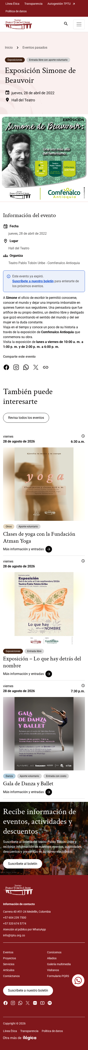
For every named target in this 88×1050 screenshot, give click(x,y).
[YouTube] (42, 1002)
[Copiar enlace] (45, 367)
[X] (36, 367)
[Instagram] (16, 367)
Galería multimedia (59, 964)
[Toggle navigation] (79, 24)
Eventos (8, 952)
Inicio (9, 47)
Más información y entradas (23, 549)
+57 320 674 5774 (14, 923)
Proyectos (9, 958)
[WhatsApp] (26, 367)
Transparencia (33, 3)
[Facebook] (6, 367)
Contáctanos (11, 976)
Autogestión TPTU (61, 4)
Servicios (8, 964)
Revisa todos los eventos (26, 418)
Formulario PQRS (58, 976)
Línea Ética (12, 3)
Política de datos (16, 11)
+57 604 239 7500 (14, 917)
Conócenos (54, 952)
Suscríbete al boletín (22, 864)
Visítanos (53, 970)
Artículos (8, 970)
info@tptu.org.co (14, 935)
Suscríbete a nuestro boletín (33, 281)
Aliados (51, 958)
